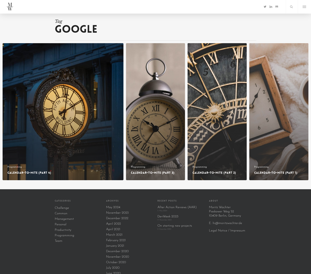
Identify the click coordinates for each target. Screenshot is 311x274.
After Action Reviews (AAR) (177, 207)
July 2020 (113, 267)
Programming (14, 167)
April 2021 (113, 229)
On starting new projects (174, 225)
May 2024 (113, 207)
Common (61, 213)
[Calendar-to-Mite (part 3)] (155, 111)
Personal (60, 224)
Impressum (237, 230)
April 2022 (113, 223)
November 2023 (117, 212)
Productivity (63, 230)
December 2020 (117, 251)
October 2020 (116, 262)
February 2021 (116, 240)
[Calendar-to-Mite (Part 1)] (278, 111)
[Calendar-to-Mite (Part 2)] (217, 111)
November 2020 (117, 256)
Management (64, 219)
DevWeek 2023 (167, 216)
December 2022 (117, 218)
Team (58, 241)
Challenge (62, 208)
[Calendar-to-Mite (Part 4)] (63, 111)
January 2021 (115, 245)
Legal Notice (218, 230)
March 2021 (114, 234)
